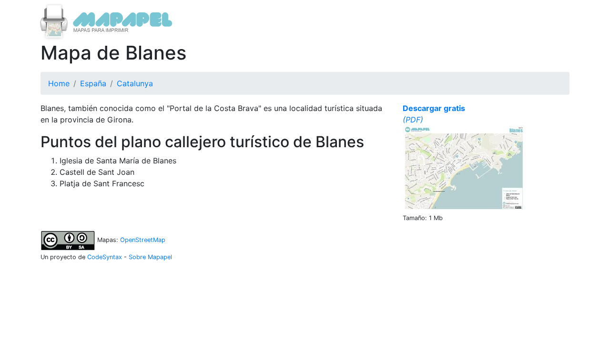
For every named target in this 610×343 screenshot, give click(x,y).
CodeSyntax (104, 257)
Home (59, 83)
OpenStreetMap (142, 239)
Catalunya (135, 83)
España (93, 83)
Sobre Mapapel (150, 257)
